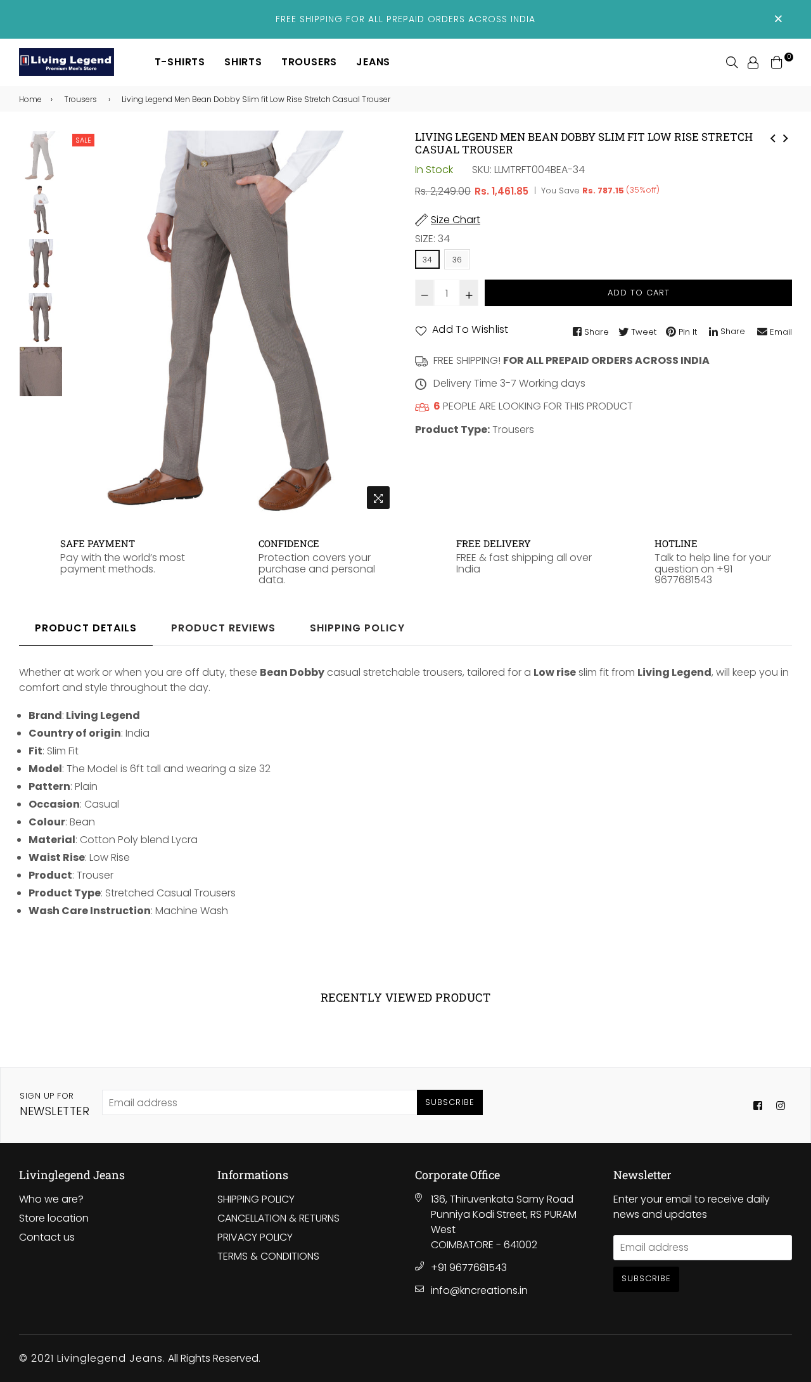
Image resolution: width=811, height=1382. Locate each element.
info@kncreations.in (479, 1290)
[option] (231, 323)
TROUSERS (309, 62)
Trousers (80, 99)
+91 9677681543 (469, 1267)
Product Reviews (223, 628)
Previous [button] (81, 322)
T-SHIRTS (180, 62)
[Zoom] (378, 497)
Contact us (47, 1237)
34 (427, 259)
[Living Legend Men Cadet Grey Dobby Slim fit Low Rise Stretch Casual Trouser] (785, 137)
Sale (83, 140)
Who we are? (51, 1199)
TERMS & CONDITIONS (268, 1256)
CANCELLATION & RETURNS (278, 1218)
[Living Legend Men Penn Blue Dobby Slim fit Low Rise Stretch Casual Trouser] (773, 137)
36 (457, 259)
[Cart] (776, 62)
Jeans (373, 62)
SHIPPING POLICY (256, 1199)
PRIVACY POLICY (255, 1237)
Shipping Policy (357, 628)
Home (30, 99)
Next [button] (380, 322)
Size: (432, 238)
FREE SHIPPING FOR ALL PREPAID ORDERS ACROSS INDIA (405, 19)
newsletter (54, 1104)
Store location (54, 1218)
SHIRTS (243, 62)
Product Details (86, 628)
